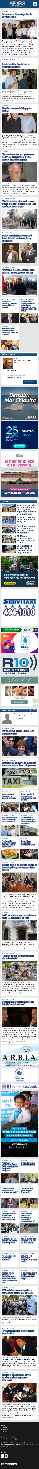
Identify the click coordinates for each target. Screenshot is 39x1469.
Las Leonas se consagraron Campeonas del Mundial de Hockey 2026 (26, 519)
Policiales (12, 198)
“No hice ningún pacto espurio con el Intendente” (9, 1258)
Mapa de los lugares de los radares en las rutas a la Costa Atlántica (28, 1241)
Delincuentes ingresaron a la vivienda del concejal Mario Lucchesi (9, 304)
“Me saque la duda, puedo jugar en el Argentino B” (27, 1190)
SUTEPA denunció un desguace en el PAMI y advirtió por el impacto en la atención (26, 539)
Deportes (31, 1161)
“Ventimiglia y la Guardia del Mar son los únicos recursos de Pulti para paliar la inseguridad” (10, 1167)
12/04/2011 (5, 1372)
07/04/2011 (5, 152)
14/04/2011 (24, 1161)
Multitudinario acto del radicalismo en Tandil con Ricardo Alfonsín (9, 819)
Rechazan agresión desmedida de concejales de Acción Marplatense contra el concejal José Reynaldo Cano (9, 1277)
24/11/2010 (5, 728)
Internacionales (14, 326)
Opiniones (4, 1428)
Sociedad (12, 792)
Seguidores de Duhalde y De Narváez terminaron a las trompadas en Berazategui (16, 1378)
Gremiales (12, 59)
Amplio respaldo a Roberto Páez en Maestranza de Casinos (16, 65)
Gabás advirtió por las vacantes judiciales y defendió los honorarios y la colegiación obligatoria (26, 549)
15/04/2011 (24, 839)
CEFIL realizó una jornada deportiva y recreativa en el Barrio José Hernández (17, 1291)
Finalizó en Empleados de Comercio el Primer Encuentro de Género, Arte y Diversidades (17, 238)
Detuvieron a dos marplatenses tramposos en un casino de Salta (29, 1259)
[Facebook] (3, 1457)
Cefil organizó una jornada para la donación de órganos (9, 796)
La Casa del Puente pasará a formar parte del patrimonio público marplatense (28, 820)
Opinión (12, 1271)
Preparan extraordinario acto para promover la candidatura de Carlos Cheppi (29, 1276)
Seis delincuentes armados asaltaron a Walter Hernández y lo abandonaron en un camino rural (26, 529)
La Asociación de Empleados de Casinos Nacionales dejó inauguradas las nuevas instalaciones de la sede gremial (29, 306)
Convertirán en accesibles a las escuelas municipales (28, 843)
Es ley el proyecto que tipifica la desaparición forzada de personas (9, 1241)
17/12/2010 (5, 198)
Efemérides (5, 1429)
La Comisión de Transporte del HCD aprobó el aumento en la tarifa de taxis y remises (19, 764)
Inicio (3, 1426)
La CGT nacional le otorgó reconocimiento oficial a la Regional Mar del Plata (19, 916)
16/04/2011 (24, 299)
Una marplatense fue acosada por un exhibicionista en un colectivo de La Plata (8, 1216)
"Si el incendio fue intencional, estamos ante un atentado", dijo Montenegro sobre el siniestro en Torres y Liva (19, 204)
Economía (12, 152)
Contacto (4, 1431)
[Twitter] (6, 1457)
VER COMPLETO (29, 382)
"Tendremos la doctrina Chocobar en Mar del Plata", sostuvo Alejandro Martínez (18, 271)
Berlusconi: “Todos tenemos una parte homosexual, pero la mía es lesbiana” (10, 331)
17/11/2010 (5, 760)
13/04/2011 (5, 1237)
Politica (12, 11)
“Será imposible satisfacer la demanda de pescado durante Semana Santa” (9, 844)
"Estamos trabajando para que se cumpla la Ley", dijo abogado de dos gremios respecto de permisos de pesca (18, 157)
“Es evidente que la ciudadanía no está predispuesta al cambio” (10, 1190)
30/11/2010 (5, 233)
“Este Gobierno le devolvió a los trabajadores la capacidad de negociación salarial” (28, 1217)
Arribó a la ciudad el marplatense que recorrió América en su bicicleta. (28, 797)
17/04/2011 (5, 11)
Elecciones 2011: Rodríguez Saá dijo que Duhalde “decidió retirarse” (18, 1003)
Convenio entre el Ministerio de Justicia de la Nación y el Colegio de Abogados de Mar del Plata (19, 867)
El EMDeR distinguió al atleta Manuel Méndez (28, 1164)
